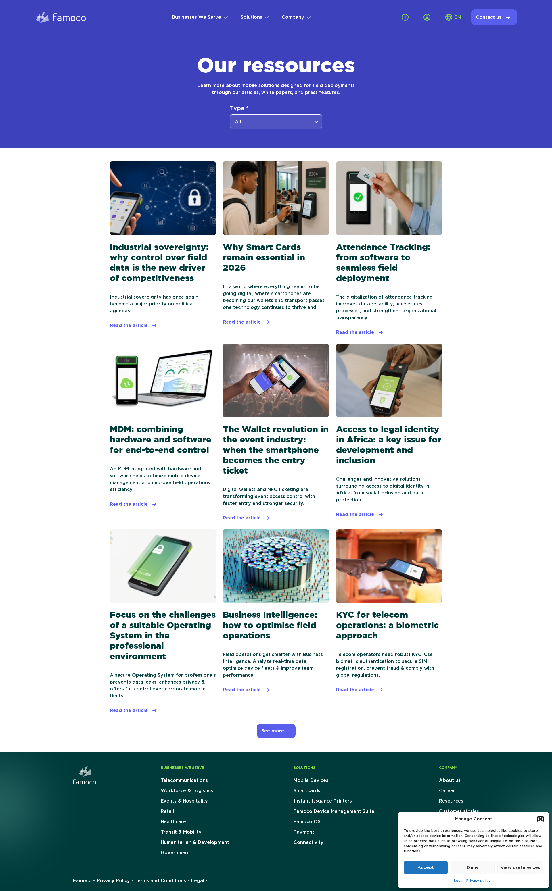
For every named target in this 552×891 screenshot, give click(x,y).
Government (175, 852)
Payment (304, 832)
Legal (458, 880)
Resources (451, 801)
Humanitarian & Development (195, 842)
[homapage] (84, 775)
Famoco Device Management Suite (334, 811)
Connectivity (308, 842)
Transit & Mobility (181, 832)
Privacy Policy (113, 880)
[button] (540, 819)
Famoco (82, 880)
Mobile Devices (311, 780)
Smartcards (307, 790)
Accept (425, 867)
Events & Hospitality (184, 801)
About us (450, 780)
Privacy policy (478, 880)
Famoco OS (307, 821)
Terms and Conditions (160, 880)
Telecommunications (184, 780)
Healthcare (173, 821)
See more (272, 731)
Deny (472, 867)
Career (447, 790)
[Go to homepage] (60, 17)
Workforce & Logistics (187, 790)
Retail (167, 811)
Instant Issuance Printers (323, 801)
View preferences (520, 867)
